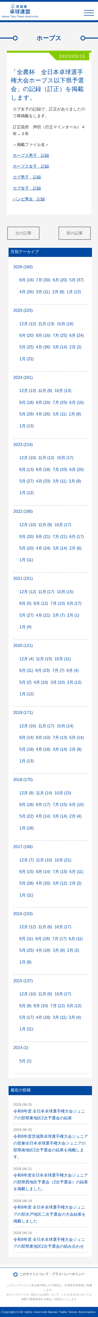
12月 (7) (26, 860)
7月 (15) (60, 804)
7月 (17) (59, 939)
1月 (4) (25, 627)
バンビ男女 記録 (29, 199)
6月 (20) (60, 280)
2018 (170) (23, 779)
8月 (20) (43, 402)
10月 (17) (65, 458)
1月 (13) (26, 426)
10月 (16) (65, 324)
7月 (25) (60, 335)
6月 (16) (76, 402)
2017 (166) (23, 847)
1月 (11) (26, 560)
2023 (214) (23, 444)
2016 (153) (23, 914)
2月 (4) (75, 816)
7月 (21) (60, 536)
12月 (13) (27, 390)
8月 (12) (41, 603)
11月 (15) (44, 659)
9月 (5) (25, 603)
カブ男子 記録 (27, 177)
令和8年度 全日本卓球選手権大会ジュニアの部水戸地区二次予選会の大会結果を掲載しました (49, 1214)
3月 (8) (59, 950)
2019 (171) (23, 712)
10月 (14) (65, 726)
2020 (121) (23, 645)
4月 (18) (43, 749)
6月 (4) (73, 670)
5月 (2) (25, 682)
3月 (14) (60, 347)
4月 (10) (41, 682)
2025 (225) (23, 310)
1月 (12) (74, 292)
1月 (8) (25, 962)
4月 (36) (43, 347)
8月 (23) (42, 670)
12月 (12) (27, 324)
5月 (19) (26, 749)
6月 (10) (76, 804)
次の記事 (23, 233)
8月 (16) (26, 280)
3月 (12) (60, 883)
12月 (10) (27, 458)
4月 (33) (43, 481)
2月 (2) (75, 347)
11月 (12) (46, 458)
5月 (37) (76, 280)
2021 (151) (23, 578)
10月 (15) (65, 592)
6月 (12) (74, 1006)
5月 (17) (26, 1017)
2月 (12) (74, 682)
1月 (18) (26, 828)
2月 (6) (75, 548)
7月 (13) (58, 603)
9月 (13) (26, 469)
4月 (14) (43, 816)
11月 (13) (46, 324)
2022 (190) (23, 511)
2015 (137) (23, 981)
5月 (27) (26, 481)
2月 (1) (73, 615)
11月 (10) (44, 860)
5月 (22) (26, 816)
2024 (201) (23, 377)
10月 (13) (63, 390)
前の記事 (75, 233)
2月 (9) (75, 749)
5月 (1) (25, 1061)
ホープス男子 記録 (31, 155)
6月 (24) (76, 335)
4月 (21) (43, 615)
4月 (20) (43, 883)
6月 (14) (76, 737)
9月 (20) (26, 335)
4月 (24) (43, 548)
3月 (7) (59, 615)
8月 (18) (43, 469)
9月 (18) (26, 402)
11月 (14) (44, 793)
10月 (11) (63, 659)
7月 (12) (58, 1006)
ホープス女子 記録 (31, 166)
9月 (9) (25, 1006)
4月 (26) (26, 292)
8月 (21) (43, 536)
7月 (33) (60, 469)
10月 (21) (63, 860)
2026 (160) (23, 267)
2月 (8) (58, 292)
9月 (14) (26, 737)
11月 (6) (45, 927)
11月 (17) (46, 592)
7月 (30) (43, 280)
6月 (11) (76, 872)
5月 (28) (26, 883)
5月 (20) (26, 548)
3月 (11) (43, 292)
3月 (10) (58, 682)
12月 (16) (27, 726)
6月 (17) (76, 536)
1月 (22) (26, 359)
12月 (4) (26, 659)
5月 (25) (26, 347)
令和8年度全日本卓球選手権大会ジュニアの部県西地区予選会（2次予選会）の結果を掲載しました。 (50, 1182)
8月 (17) (43, 804)
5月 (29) (26, 414)
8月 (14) (43, 872)
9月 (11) (26, 670)
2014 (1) (20, 1047)
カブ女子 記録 (27, 188)
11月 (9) (45, 390)
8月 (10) (43, 737)
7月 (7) (58, 670)
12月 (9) (26, 793)
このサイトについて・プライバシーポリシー (52, 1274)
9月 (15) (26, 872)
